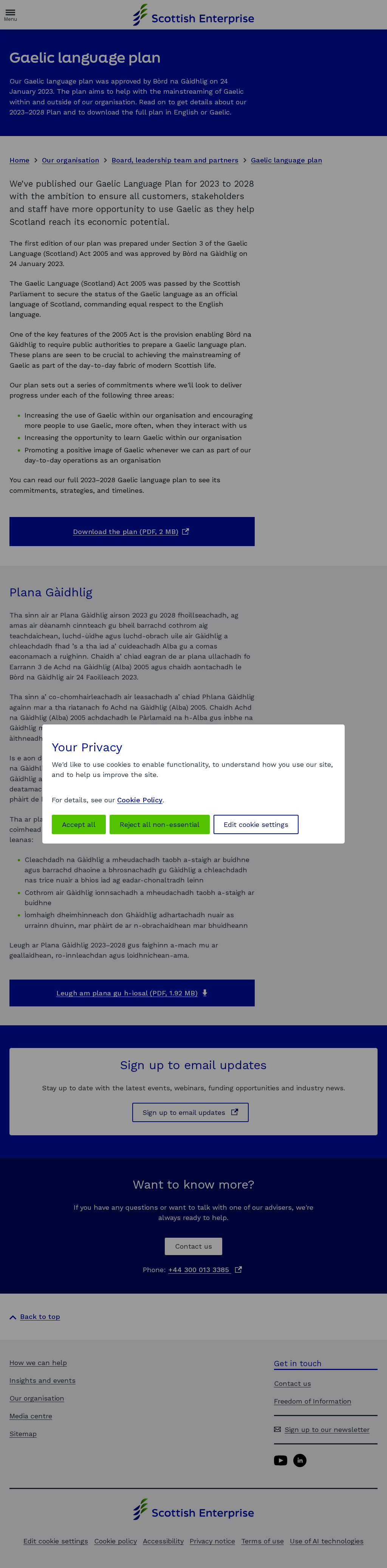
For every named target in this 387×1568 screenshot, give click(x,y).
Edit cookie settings (256, 824)
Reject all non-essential (160, 824)
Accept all (79, 824)
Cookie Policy (140, 800)
